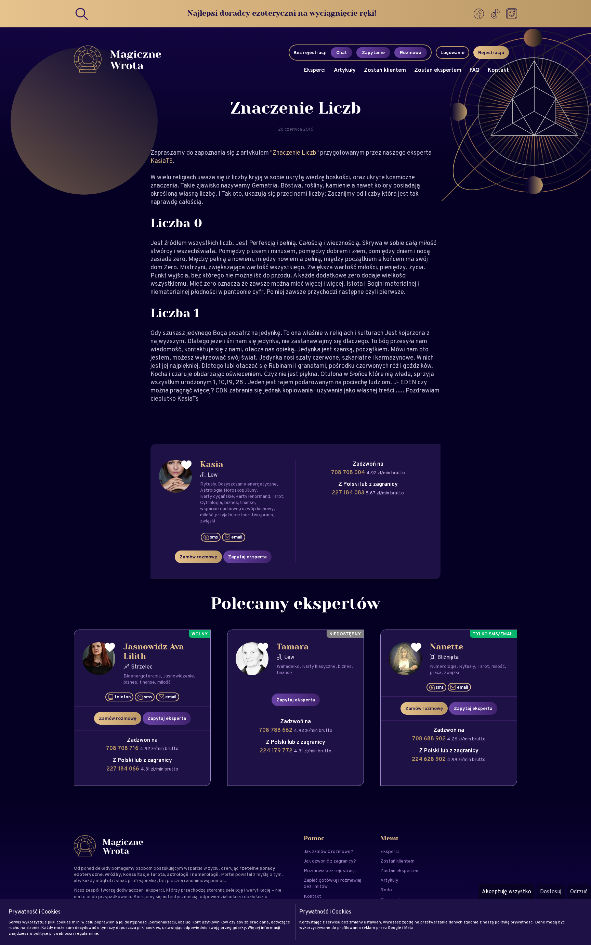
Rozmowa (410, 52)
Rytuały (208, 484)
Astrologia (211, 490)
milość (206, 515)
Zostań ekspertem (437, 70)
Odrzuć (579, 891)
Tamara (293, 647)
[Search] (82, 13)
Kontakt (498, 70)
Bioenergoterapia (142, 676)
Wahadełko (288, 666)
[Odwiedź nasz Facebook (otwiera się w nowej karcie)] (479, 13)
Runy (251, 490)
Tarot (277, 496)
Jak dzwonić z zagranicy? (330, 861)
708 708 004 (348, 472)
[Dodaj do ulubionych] (186, 465)
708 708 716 (123, 748)
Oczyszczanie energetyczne (247, 484)
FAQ (475, 70)
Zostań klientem (385, 70)
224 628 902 (429, 759)
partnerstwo (247, 515)
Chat (341, 52)
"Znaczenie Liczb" (295, 152)
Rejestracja (491, 52)
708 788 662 (276, 730)
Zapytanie (373, 52)
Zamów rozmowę (198, 557)
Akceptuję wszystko (506, 891)
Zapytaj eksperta (247, 557)
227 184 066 (123, 768)
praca (267, 515)
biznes (231, 502)
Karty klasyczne (319, 666)
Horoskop (234, 490)
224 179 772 (277, 750)
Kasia (211, 465)
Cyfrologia (211, 502)
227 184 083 (349, 492)
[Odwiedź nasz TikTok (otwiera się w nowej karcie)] (496, 13)
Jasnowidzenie (178, 676)
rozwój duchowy (257, 508)
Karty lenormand (252, 496)
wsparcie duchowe (219, 508)
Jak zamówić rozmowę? (328, 851)
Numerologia (443, 666)
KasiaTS (161, 161)
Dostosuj (550, 891)
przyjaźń (223, 515)
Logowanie (452, 52)
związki (207, 521)
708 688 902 (429, 738)
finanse (247, 502)
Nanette (446, 647)
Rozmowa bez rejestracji (330, 870)
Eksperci (315, 70)
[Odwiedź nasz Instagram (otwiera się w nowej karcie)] (511, 13)
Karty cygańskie (217, 496)
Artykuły (345, 70)
